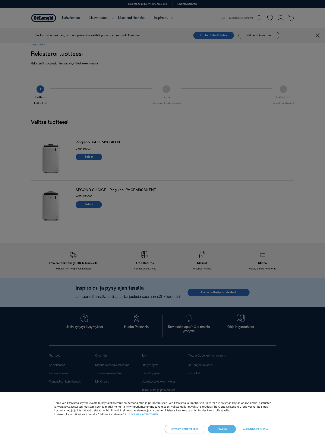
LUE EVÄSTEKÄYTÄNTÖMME (142, 414)
